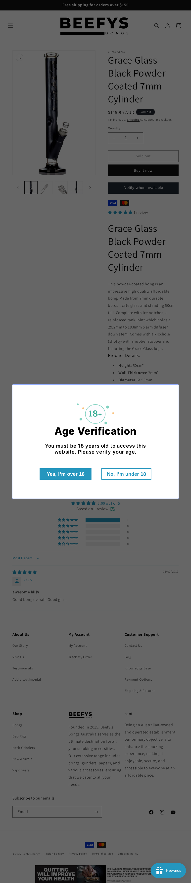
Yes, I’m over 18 (66, 474)
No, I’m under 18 (126, 474)
